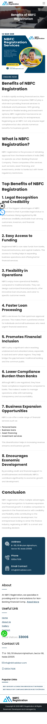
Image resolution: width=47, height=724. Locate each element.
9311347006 (9, 668)
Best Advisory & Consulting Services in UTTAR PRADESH (23, 686)
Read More (33, 601)
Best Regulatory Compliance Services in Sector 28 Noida (23, 689)
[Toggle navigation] (44, 3)
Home (5, 617)
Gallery (5, 626)
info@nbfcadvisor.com (15, 662)
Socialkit (40, 709)
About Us (6, 622)
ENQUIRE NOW (10, 77)
